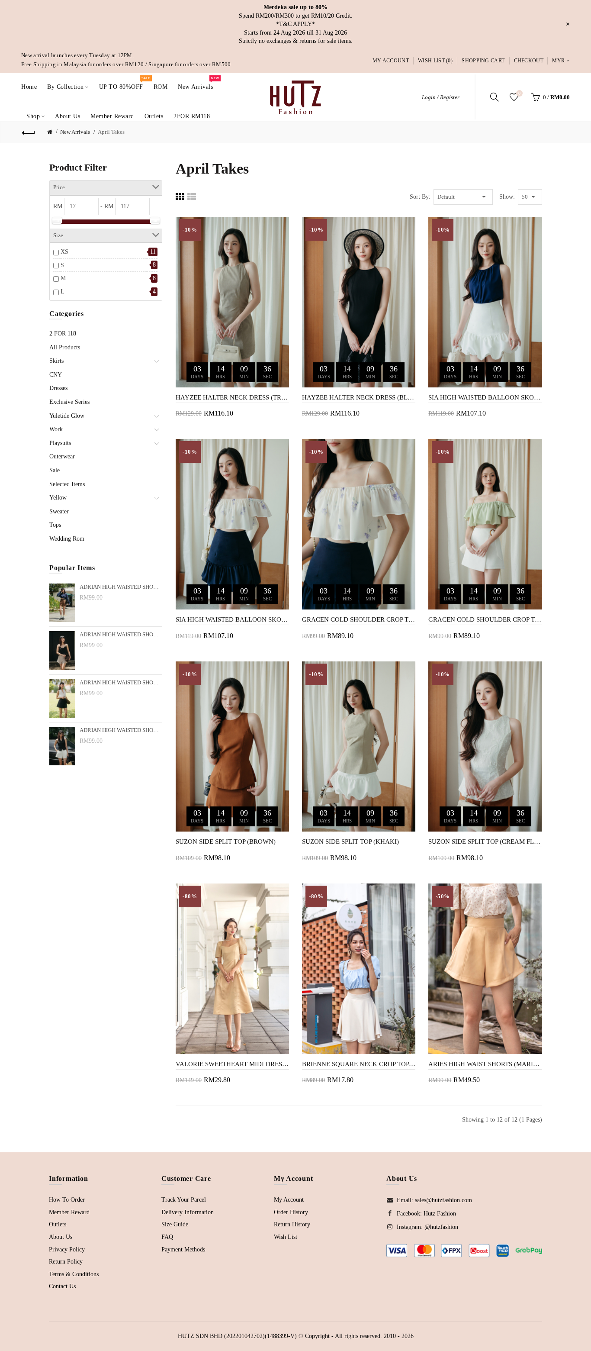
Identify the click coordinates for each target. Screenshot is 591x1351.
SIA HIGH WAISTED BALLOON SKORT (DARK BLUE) (232, 619)
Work (56, 429)
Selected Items (67, 484)
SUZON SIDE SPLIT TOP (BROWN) (226, 841)
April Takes (111, 132)
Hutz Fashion (440, 1213)
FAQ (167, 1237)
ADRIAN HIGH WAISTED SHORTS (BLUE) (121, 683)
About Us (60, 1237)
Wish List (285, 1237)
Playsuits (60, 443)
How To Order (67, 1199)
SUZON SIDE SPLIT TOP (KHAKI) (350, 841)
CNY (55, 374)
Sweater (59, 511)
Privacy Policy (67, 1249)
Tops (55, 525)
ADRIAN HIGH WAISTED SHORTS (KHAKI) (121, 635)
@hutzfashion (441, 1227)
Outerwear (62, 456)
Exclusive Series (69, 402)
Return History (292, 1224)
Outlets (57, 1224)
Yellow (58, 497)
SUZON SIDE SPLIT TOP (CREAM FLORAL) (485, 841)
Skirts (56, 361)
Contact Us (62, 1286)
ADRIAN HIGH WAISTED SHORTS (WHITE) (121, 730)
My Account (391, 61)
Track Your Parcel (183, 1199)
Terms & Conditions (74, 1274)
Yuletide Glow (66, 416)
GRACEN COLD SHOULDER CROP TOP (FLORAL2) (358, 619)
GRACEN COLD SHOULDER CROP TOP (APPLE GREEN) (485, 619)
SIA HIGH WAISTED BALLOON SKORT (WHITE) (485, 397)
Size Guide (174, 1224)
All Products (64, 347)
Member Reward (69, 1212)
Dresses (58, 388)
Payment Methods (183, 1249)
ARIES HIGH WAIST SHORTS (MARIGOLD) (485, 1064)
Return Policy (66, 1261)
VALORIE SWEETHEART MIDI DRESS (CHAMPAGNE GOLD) (232, 1064)
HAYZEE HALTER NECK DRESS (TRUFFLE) (232, 397)
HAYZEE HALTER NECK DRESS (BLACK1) (358, 397)
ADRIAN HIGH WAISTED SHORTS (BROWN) (121, 587)
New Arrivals (75, 132)
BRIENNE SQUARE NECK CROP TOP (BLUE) (358, 1064)
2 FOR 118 (62, 333)
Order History (291, 1212)
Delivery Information (187, 1212)
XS (64, 251)
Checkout (528, 61)
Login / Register (440, 97)
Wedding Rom (66, 538)
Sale (54, 470)
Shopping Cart (483, 61)
